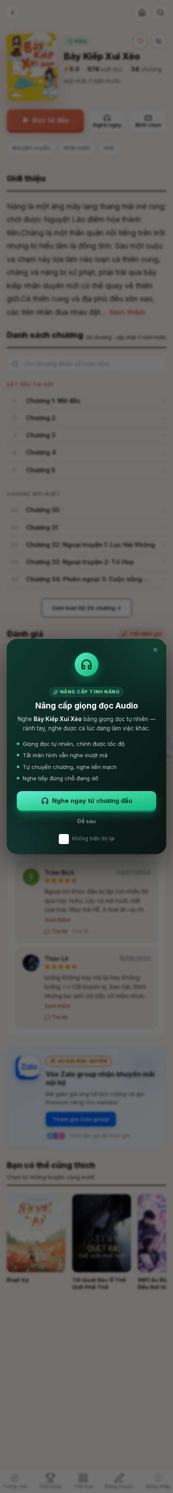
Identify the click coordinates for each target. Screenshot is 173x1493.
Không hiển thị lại (93, 838)
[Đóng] (155, 650)
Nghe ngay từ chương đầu (92, 801)
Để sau (86, 821)
